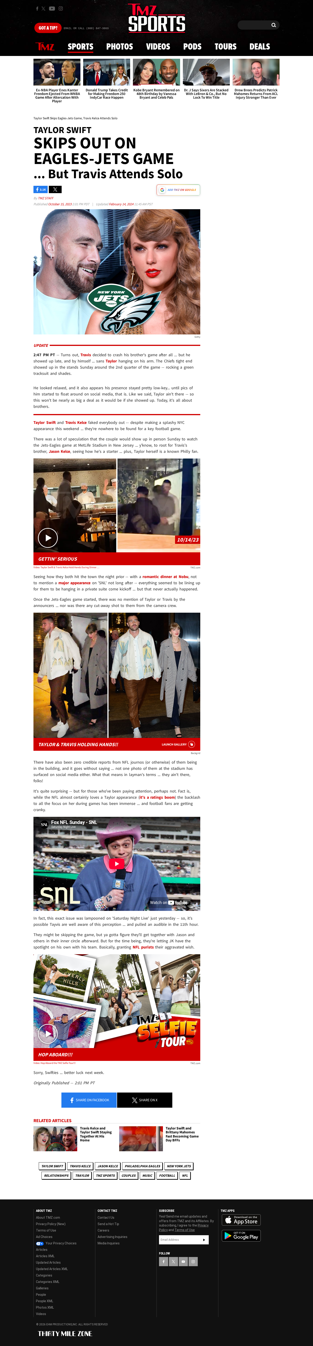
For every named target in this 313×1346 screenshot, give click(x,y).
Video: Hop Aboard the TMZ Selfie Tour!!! (54, 1063)
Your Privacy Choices (61, 1243)
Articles (41, 1249)
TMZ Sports (105, 1175)
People (41, 1294)
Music (147, 1175)
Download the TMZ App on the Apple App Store (241, 1220)
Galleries (42, 1288)
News (45, 47)
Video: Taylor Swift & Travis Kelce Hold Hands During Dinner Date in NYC (66, 567)
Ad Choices (44, 1237)
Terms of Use (46, 1230)
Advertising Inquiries (112, 1237)
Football (167, 1175)
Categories (44, 1275)
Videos (158, 47)
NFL (185, 1175)
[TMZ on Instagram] (61, 8)
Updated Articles (48, 1262)
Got (48, 28)
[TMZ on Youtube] (52, 8)
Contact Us (106, 1217)
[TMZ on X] (44, 8)
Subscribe (204, 1239)
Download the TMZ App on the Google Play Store (241, 1236)
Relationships (56, 1175)
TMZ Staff (45, 198)
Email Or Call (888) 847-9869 (86, 28)
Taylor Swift (52, 1166)
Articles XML (45, 1256)
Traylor (82, 1175)
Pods (192, 47)
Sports (80, 47)
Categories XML (47, 1282)
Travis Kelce (80, 1166)
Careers (103, 1230)
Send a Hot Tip (108, 1224)
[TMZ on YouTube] (183, 1261)
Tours (225, 47)
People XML (44, 1301)
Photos (119, 47)
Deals (260, 47)
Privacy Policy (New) (51, 1224)
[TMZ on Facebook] (37, 8)
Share (92, 1100)
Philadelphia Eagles (142, 1166)
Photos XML (45, 1307)
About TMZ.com (48, 1217)
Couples (128, 1175)
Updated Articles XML (52, 1269)
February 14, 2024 (121, 204)
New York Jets (179, 1166)
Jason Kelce (107, 1166)
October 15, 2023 (60, 204)
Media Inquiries (109, 1243)
